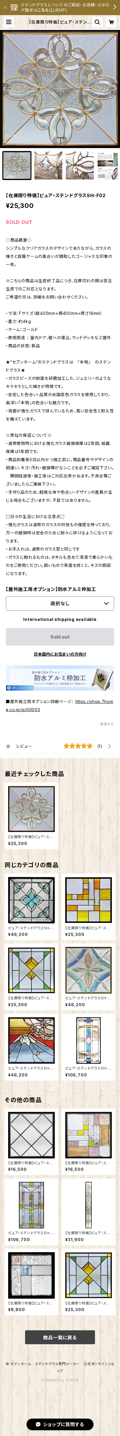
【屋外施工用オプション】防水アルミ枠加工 (51, 589)
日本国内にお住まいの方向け (60, 654)
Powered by (53, 1380)
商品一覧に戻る (60, 1337)
